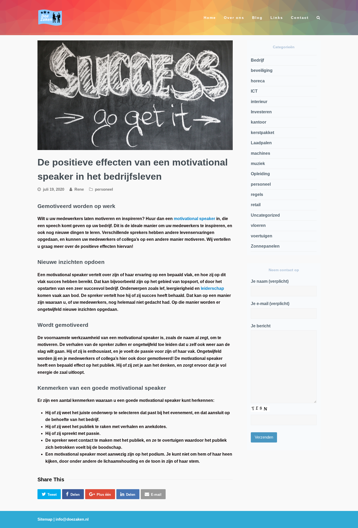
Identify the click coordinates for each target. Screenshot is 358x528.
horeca (258, 81)
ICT (254, 91)
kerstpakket (262, 132)
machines (260, 153)
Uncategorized (265, 215)
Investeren (261, 112)
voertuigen (261, 236)
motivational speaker (194, 218)
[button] (49, 494)
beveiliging (262, 70)
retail (256, 204)
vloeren (258, 225)
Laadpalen (261, 143)
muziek (258, 163)
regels (257, 194)
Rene (79, 189)
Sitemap (44, 519)
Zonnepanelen (265, 246)
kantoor (258, 122)
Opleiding (260, 174)
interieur (259, 101)
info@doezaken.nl (72, 519)
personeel (104, 189)
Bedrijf (257, 60)
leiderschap (212, 288)
